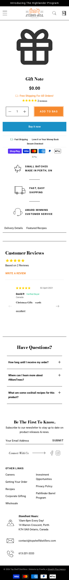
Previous (11, 306)
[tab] (14, 228)
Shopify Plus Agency (57, 569)
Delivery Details (13, 228)
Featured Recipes (36, 228)
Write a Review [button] (15, 273)
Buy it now (34, 126)
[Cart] (64, 13)
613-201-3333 (26, 553)
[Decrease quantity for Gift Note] (9, 111)
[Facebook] (52, 453)
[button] (5, 13)
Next (57, 306)
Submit (58, 440)
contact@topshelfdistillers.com (37, 540)
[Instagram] (58, 453)
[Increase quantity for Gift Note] (24, 111)
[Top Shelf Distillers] (34, 13)
